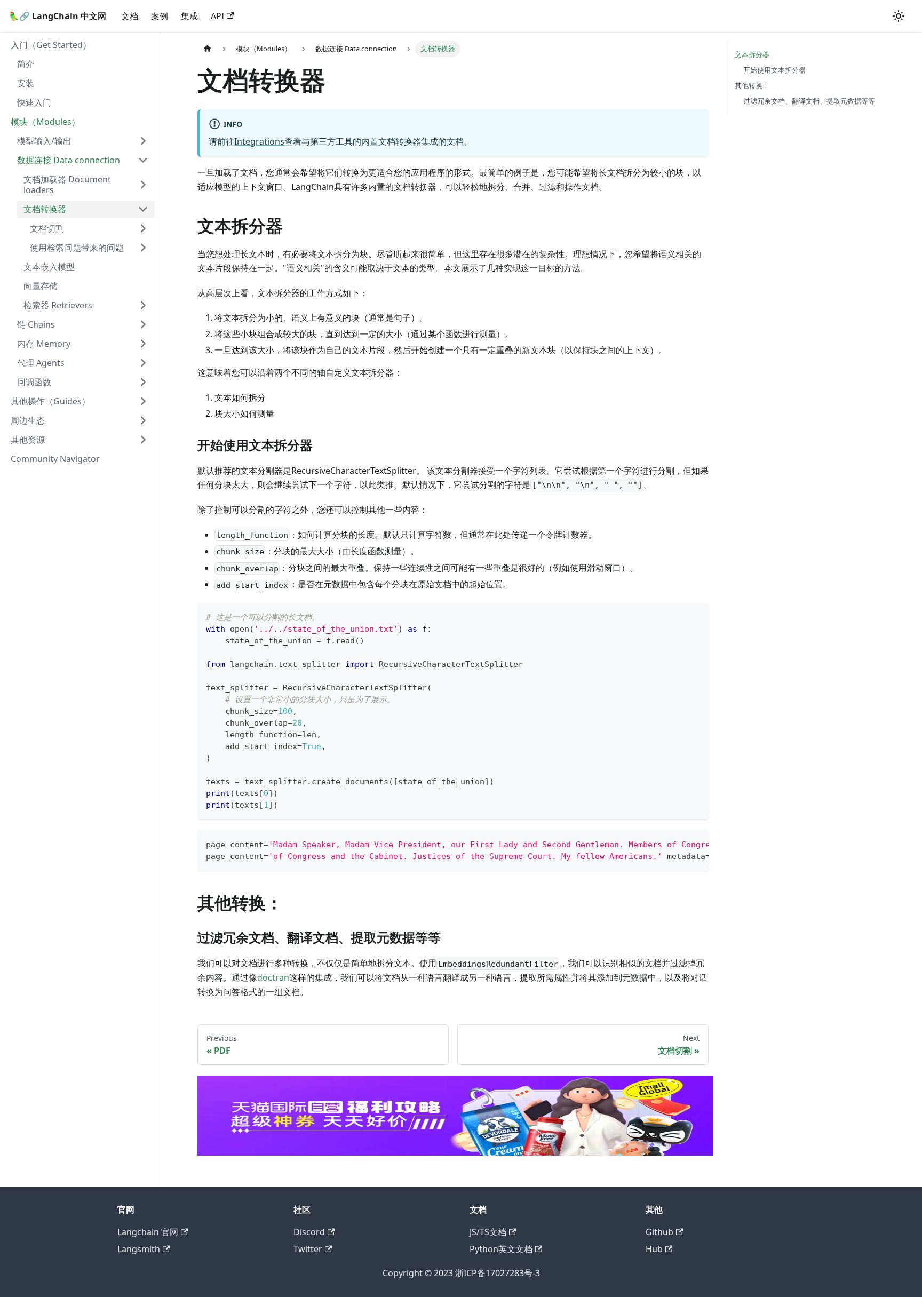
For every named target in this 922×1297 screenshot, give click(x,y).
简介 (25, 64)
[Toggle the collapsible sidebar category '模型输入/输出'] (143, 140)
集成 (189, 16)
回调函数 (34, 382)
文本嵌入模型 (49, 267)
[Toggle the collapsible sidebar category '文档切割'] (143, 228)
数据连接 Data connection (68, 160)
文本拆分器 (752, 54)
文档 (129, 16)
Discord (309, 1232)
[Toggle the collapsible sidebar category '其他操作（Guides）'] (143, 401)
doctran (273, 977)
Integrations (259, 141)
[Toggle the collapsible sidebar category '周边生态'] (143, 420)
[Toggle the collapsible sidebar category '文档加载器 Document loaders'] (143, 184)
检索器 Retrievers (57, 305)
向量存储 (40, 286)
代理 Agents (41, 363)
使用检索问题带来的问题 (77, 247)
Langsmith (138, 1249)
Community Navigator (55, 459)
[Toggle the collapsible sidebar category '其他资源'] (143, 439)
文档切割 (47, 228)
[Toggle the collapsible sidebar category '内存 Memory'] (143, 343)
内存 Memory (43, 343)
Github (659, 1232)
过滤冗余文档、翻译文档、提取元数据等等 (809, 101)
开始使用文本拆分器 (774, 70)
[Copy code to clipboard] (695, 616)
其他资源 (28, 439)
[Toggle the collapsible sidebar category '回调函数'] (143, 382)
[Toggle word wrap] (676, 843)
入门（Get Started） (51, 45)
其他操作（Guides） (50, 401)
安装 (25, 83)
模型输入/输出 (44, 141)
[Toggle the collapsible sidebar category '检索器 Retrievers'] (143, 305)
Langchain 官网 (147, 1232)
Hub (654, 1249)
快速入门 (34, 102)
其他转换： (752, 85)
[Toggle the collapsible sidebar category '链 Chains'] (143, 324)
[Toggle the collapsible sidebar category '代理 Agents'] (143, 362)
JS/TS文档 (488, 1232)
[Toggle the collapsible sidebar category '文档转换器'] (143, 209)
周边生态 (28, 420)
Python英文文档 (501, 1249)
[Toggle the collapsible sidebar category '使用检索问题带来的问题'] (143, 247)
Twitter (307, 1249)
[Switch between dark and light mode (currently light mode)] (898, 16)
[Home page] (207, 49)
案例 (159, 16)
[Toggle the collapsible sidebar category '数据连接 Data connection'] (143, 160)
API (217, 16)
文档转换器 (44, 209)
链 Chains (36, 324)
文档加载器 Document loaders (67, 184)
